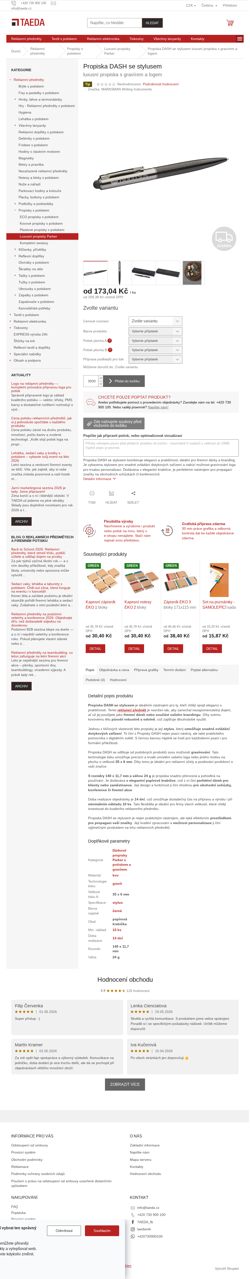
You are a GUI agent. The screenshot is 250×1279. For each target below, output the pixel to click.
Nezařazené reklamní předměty (43, 171)
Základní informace (145, 1145)
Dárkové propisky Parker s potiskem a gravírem (122, 859)
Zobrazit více (125, 1084)
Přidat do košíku (127, 381)
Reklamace (20, 1167)
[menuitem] (26, 39)
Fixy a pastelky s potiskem (39, 93)
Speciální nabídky (27, 354)
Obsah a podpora (27, 360)
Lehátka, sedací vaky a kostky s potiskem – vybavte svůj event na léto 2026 (40, 456)
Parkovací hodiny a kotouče (40, 191)
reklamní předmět (131, 710)
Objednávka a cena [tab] (114, 670)
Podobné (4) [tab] (95, 680)
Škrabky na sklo (31, 269)
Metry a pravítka (31, 164)
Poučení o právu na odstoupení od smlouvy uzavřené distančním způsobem (61, 1183)
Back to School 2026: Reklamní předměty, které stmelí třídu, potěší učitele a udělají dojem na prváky (38, 553)
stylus (118, 902)
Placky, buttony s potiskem (39, 197)
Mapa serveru (140, 1160)
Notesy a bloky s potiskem (39, 178)
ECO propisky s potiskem (39, 217)
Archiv (21, 521)
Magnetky (26, 158)
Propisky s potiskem (34, 210)
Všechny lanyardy (32, 125)
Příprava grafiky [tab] (146, 670)
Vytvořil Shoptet (227, 1268)
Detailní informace (97, 479)
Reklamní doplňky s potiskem (41, 132)
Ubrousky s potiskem (35, 289)
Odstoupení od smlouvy (29, 1145)
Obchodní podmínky (26, 1160)
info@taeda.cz (148, 1208)
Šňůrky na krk (24, 341)
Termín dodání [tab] (174, 670)
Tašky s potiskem (32, 276)
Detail (95, 649)
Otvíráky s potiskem (34, 262)
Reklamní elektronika (30, 321)
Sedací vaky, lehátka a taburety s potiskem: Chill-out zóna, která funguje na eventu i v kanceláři (41, 587)
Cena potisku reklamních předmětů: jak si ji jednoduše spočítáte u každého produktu (41, 422)
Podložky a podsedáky (36, 204)
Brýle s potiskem (31, 86)
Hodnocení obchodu (125, 979)
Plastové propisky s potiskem (42, 230)
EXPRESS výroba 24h (31, 334)
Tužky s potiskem (32, 282)
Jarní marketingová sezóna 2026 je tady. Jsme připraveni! (38, 489)
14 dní (118, 938)
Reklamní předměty (29, 80)
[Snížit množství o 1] (100, 384)
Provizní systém (23, 1152)
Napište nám (139, 1152)
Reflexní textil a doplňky (32, 347)
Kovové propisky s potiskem (41, 223)
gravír (117, 883)
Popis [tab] (90, 670)
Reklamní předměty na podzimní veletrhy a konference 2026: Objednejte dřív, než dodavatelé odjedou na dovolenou (41, 619)
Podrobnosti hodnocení (161, 84)
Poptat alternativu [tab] (204, 670)
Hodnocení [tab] (118, 680)
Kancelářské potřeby (34, 308)
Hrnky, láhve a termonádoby (40, 99)
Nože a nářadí (30, 184)
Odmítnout (64, 1231)
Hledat (152, 23)
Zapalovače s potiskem (36, 302)
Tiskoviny (21, 328)
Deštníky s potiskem (34, 138)
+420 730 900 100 (151, 1215)
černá (117, 911)
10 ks (117, 930)
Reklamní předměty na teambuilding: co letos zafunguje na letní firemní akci (42, 654)
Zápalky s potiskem (33, 295)
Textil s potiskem (26, 315)
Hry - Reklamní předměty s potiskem (47, 106)
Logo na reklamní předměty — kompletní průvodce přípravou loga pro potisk (41, 387)
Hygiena (25, 112)
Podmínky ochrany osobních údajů (38, 1174)
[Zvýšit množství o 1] (100, 378)
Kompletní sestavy (34, 243)
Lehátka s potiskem (34, 119)
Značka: (120, 89)
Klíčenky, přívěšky (32, 249)
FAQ (14, 1207)
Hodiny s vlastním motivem (39, 152)
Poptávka (18, 1213)
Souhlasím (102, 1231)
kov (116, 875)
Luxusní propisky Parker (38, 236)
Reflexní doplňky (31, 256)
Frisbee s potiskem (33, 145)
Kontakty (136, 1167)
